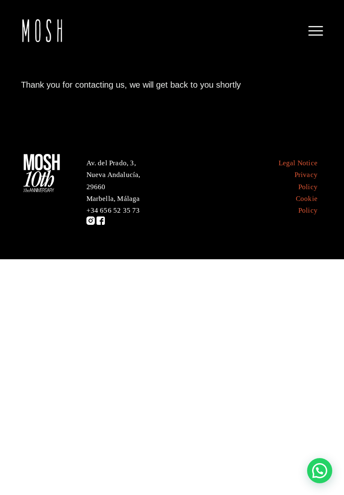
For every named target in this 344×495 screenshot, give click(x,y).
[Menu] (311, 31)
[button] (319, 470)
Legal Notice (298, 163)
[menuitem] (311, 31)
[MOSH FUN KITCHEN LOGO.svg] (42, 31)
